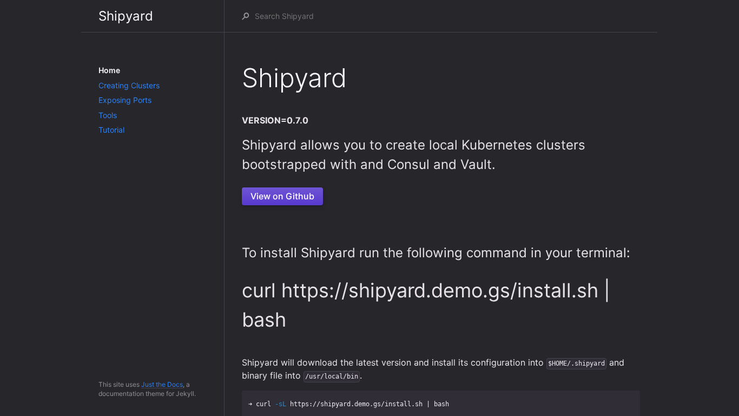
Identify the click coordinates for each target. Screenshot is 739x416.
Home (109, 70)
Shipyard (125, 16)
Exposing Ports (124, 100)
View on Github (282, 196)
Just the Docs (162, 384)
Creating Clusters (129, 85)
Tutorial (111, 129)
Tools (107, 115)
